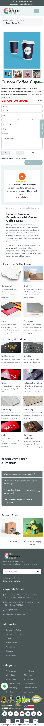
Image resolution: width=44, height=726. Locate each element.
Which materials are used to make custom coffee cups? (20, 482)
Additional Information (29, 208)
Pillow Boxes (29, 671)
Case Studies (11, 655)
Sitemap (9, 651)
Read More (5, 97)
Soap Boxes (11, 671)
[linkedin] (27, 713)
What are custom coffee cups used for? (19, 474)
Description (10, 208)
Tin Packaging (11, 687)
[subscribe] (38, 571)
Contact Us (10, 646)
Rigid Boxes (11, 679)
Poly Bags (10, 692)
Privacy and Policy (13, 630)
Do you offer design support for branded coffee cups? (20, 491)
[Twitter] (10, 713)
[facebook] (4, 713)
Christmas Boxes (30, 687)
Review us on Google (11, 578)
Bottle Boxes (29, 692)
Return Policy (11, 642)
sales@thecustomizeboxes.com (22, 4)
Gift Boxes (28, 675)
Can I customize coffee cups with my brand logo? (18, 501)
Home (5, 20)
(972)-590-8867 (22, 1)
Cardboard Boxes (13, 683)
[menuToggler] (36, 11)
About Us (10, 638)
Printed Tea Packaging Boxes (31, 543)
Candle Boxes (29, 683)
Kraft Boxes (28, 679)
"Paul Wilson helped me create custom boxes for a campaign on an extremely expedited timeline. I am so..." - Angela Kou (22, 191)
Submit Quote (33, 162)
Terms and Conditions (14, 634)
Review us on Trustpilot (11, 581)
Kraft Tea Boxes (10, 541)
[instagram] (16, 713)
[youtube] (22, 713)
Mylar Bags (10, 675)
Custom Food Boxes (17, 20)
